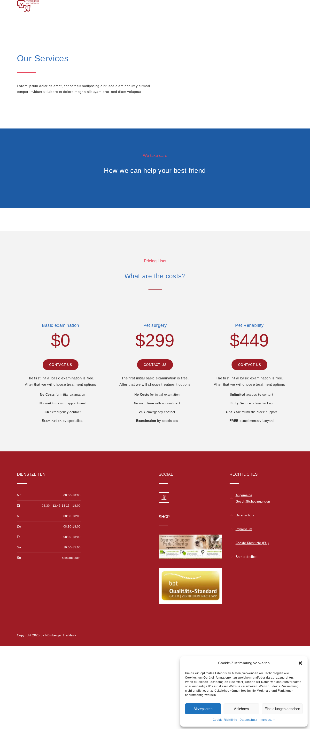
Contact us (60, 365)
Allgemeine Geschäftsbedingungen (253, 498)
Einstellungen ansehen (282, 709)
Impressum (267, 719)
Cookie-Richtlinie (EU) (252, 543)
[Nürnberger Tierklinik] (28, 6)
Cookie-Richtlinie (225, 719)
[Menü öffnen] (287, 6)
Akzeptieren (203, 709)
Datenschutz (248, 719)
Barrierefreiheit (247, 557)
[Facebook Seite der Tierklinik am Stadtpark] (164, 497)
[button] (300, 663)
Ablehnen (241, 709)
